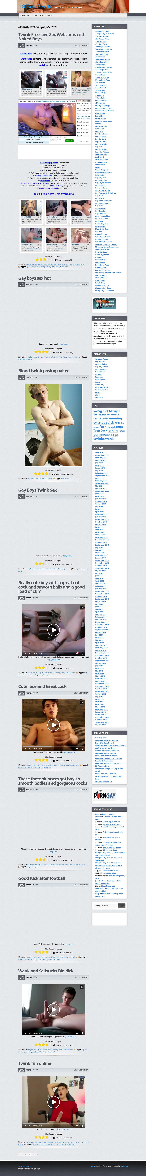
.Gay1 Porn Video (102, 59)
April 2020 (99, 496)
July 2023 (99, 470)
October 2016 (101, 565)
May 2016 (99, 578)
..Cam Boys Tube (102, 31)
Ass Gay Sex (100, 113)
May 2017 (99, 550)
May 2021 (99, 486)
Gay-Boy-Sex (100, 208)
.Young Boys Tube (102, 80)
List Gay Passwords (103, 236)
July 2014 (99, 635)
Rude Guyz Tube (102, 265)
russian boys (110, 873)
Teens (65, 357)
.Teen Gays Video (102, 69)
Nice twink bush (111, 870)
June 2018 (99, 527)
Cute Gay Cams (101, 159)
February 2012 (101, 709)
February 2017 (101, 555)
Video (70, 264)
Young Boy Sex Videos (104, 290)
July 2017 (99, 547)
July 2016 (99, 573)
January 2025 (100, 460)
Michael (98, 888)
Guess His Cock (101, 218)
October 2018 (101, 522)
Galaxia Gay (100, 175)
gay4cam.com (54, 659)
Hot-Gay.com (100, 226)
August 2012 (100, 694)
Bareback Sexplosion (104, 761)
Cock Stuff (99, 157)
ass (95, 411)
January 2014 (100, 650)
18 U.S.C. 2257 (32, 15)
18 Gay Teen (100, 90)
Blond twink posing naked (43, 371)
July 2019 (99, 506)
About (41, 15)
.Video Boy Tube (102, 77)
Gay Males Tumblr (103, 190)
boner (97, 414)
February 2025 (101, 457)
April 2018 (99, 532)
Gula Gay (99, 221)
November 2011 (102, 717)
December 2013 (102, 653)
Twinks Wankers (102, 285)
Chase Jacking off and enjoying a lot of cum (108, 843)
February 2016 (101, 586)
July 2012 (99, 696)
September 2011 (102, 722)
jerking (57, 267)
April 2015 (99, 612)
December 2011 (102, 714)
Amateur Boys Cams (103, 108)
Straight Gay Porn (103, 852)
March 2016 (100, 583)
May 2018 (99, 529)
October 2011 (101, 719)
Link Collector (101, 234)
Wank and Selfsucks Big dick (46, 971)
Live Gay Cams (101, 239)
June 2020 (99, 493)
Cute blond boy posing (108, 882)
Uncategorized (101, 387)
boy (36, 45)
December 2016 (102, 560)
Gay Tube (99, 206)
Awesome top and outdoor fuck (108, 758)
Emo (122, 423)
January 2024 (100, 468)
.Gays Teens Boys (102, 62)
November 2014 (102, 624)
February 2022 (101, 481)
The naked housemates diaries (108, 272)
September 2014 (102, 630)
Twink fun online (34, 1063)
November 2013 (102, 655)
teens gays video (102, 270)
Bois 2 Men (99, 129)
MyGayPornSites (102, 249)
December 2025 (102, 455)
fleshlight (96, 427)
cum (36, 267)
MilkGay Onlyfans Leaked (106, 244)
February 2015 (101, 617)
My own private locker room (107, 247)
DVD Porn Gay (101, 162)
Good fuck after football (41, 878)
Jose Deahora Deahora (104, 881)
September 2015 (102, 599)
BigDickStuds (101, 126)
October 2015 (101, 596)
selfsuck (108, 435)
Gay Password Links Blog (105, 193)
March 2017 (100, 553)
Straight (30, 1050)
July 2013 (99, 666)
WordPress (124, 1166)
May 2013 (99, 671)
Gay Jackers (100, 185)
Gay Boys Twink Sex (37, 490)
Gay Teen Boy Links (103, 200)
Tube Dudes (100, 280)
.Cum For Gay (100, 41)
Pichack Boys (100, 260)
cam (33, 267)
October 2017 (101, 542)
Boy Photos (31, 479)
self (103, 434)
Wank (75, 264)
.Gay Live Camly (102, 51)
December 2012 (102, 683)
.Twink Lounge (101, 75)
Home (22, 15)
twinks (62, 267)
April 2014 (99, 642)
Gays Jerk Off (100, 213)
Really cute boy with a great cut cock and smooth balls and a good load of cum (51, 586)
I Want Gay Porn (102, 229)
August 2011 (100, 725)
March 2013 (100, 676)
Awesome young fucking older (108, 763)
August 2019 (100, 504)
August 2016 (100, 570)
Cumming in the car (103, 781)
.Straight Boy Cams (103, 67)
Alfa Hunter (100, 103)
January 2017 (100, 558)
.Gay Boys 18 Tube (102, 46)
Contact (50, 15)
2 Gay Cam (99, 95)
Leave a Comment (81, 45)
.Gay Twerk (100, 57)
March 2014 (100, 645)
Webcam (80, 264)
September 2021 (102, 483)
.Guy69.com (100, 64)
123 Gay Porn (100, 87)
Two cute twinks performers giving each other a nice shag (110, 746)
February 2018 (101, 537)
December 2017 (102, 540)
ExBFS (97, 167)
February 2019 (101, 514)
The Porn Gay (101, 275)
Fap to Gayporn (101, 170)
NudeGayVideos (102, 254)
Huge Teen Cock (43, 959)
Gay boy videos (32, 264)
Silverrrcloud (100, 267)
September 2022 (102, 475)
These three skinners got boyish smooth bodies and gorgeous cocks (52, 781)
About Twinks (101, 100)
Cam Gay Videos (102, 152)
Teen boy (50, 264)
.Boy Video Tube (102, 39)
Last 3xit (99, 231)
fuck (19, 359)
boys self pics (108, 414)
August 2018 (100, 524)
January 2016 (100, 588)
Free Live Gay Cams (103, 172)
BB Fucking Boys (102, 766)
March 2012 (100, 707)
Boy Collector (101, 136)
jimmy (98, 816)
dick (53, 267)
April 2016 (99, 581)
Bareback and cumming (105, 753)
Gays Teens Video (102, 216)
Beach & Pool (100, 118)
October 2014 (101, 627)
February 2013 (101, 678)
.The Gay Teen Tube (103, 72)
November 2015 (102, 594)
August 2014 (100, 632)
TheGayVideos (101, 278)
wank (66, 267)
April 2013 (99, 673)
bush (117, 415)
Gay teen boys (42, 264)
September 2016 (102, 568)
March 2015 (100, 614)
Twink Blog (100, 283)
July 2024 (99, 463)
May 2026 (99, 452)
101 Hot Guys (100, 85)
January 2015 (100, 619)
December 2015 (102, 591)
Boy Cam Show (101, 134)
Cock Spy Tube (101, 154)
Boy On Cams (100, 141)
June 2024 (99, 465)
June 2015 (99, 606)
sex (27, 359)
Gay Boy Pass (100, 177)
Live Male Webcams (103, 242)
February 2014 (101, 648)
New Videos (51, 357)
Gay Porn (99, 195)
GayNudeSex (100, 211)
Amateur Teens (32, 1142)
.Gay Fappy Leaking (103, 49)
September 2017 (102, 545)
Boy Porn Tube (101, 144)
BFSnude (99, 123)
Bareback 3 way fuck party (106, 740)
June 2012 (99, 699)
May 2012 (99, 702)
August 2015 (100, 601)
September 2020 (102, 491)
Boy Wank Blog (101, 149)
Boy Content (100, 139)
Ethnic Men (100, 164)
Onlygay (98, 257)
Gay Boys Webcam (103, 183)
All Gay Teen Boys (102, 105)
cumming (42, 267)
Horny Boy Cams (102, 224)
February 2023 (101, 473)
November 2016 (102, 563)
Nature (122, 430)
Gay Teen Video (101, 203)
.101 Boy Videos (101, 36)
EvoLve (93, 1166)
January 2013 (100, 681)
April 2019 (99, 511)
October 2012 (101, 689)
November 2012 (102, 686)
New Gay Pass (101, 252)
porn (23, 359)
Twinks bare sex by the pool (107, 750)
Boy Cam (99, 131)
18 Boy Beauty (35, 6)
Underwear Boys (102, 390)
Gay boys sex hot (34, 278)
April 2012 (99, 704)
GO (121, 906)
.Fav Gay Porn (101, 44)
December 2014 (102, 622)
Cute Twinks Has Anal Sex (106, 774)
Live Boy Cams (101, 738)
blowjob (20, 959)
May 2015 (99, 609)
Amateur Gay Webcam (105, 111)
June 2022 (99, 478)
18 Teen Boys (100, 93)
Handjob (111, 427)
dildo (117, 422)
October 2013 (101, 658)
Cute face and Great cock (42, 686)
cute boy (48, 267)
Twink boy (65, 264)
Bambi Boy (99, 116)
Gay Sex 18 (99, 198)
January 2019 (100, 517)
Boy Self (98, 147)
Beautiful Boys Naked (104, 743)
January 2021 (100, 488)
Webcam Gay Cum (103, 288)
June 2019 (99, 509)
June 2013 (99, 668)
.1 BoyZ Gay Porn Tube (104, 34)
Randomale (100, 262)
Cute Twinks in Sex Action (106, 756)
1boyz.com (64, 344)
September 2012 (102, 691)
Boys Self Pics (101, 364)
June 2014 (99, 637)
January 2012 (100, 712)
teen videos (57, 264)
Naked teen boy (108, 886)
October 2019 (101, 501)
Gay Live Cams (101, 188)
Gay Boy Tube (101, 180)
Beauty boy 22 (108, 814)
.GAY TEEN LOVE (101, 54)
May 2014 (99, 640)
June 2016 (99, 576)
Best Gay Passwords (103, 121)
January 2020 (100, 499)
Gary (97, 814)
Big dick (28, 267)
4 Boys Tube (100, 98)
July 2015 (99, 604)
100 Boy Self (100, 82)
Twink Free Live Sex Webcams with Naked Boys (52, 36)
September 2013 (102, 660)
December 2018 (102, 519)
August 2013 (100, 663)
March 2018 (100, 534)
